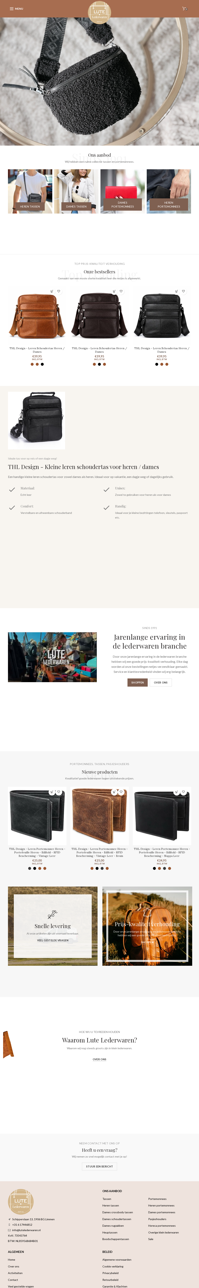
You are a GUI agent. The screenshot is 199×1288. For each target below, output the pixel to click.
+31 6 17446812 (22, 1224)
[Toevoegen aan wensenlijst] (58, 291)
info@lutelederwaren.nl (26, 1230)
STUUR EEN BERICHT (99, 1166)
